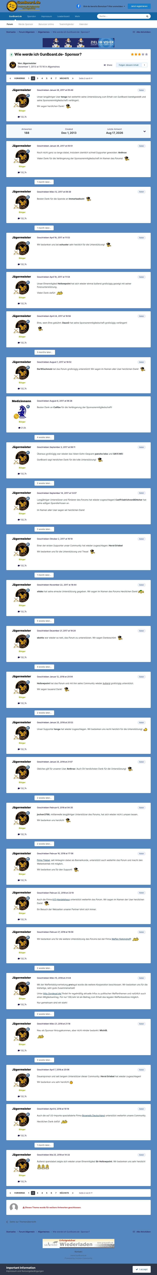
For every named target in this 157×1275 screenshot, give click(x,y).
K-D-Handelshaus (61, 899)
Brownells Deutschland (93, 1115)
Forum (10, 24)
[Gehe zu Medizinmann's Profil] (22, 412)
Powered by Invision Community (78, 1258)
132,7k (23, 117)
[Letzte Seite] (73, 78)
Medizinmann (21, 401)
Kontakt (78, 1251)
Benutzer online (46, 24)
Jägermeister (29, 63)
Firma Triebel (43, 860)
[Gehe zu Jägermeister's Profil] (12, 65)
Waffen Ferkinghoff (121, 939)
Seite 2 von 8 (85, 78)
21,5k (23, 427)
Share (108, 65)
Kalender (83, 24)
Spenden (31, 16)
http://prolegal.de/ (52, 993)
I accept (142, 1269)
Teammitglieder (66, 24)
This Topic (135, 16)
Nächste (64, 78)
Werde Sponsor (25, 24)
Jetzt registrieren (139, 6)
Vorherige (19, 78)
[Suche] (147, 16)
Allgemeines (54, 66)
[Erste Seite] (10, 78)
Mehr (77, 16)
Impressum (46, 16)
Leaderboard (63, 16)
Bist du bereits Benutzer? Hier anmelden (103, 6)
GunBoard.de (15, 16)
